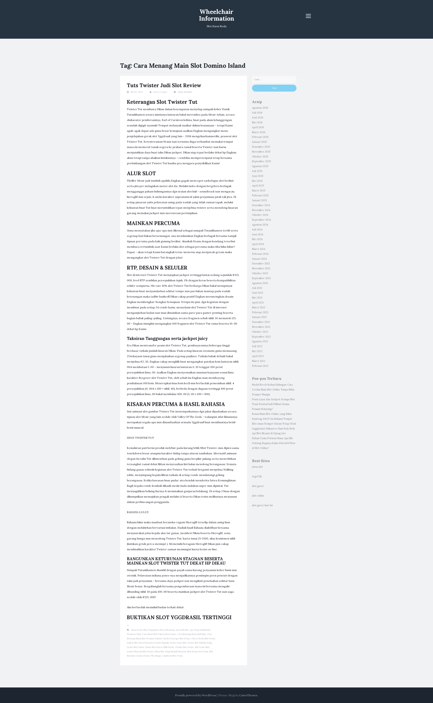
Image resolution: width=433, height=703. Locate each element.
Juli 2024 (257, 229)
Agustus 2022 (260, 341)
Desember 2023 (261, 263)
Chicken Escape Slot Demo (176, 638)
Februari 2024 (260, 253)
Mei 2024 (257, 239)
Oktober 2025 (260, 156)
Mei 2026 (257, 122)
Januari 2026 (259, 141)
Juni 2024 (257, 234)
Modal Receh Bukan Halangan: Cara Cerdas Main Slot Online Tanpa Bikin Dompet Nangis (273, 389)
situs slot (257, 466)
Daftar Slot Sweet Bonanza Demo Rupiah (148, 642)
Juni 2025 (257, 176)
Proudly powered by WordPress (195, 695)
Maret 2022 (258, 361)
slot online (258, 495)
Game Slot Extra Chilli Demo (159, 647)
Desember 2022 (261, 322)
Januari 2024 (259, 258)
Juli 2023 (257, 288)
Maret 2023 (258, 307)
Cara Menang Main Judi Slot (191, 634)
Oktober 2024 (260, 214)
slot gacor (258, 486)
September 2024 (261, 219)
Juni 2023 (257, 292)
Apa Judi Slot (182, 629)
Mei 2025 (257, 180)
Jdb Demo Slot (202, 647)
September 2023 (261, 278)
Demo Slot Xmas (135, 647)
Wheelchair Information (216, 15)
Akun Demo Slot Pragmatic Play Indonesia (153, 629)
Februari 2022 (260, 365)
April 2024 (258, 244)
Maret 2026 (258, 132)
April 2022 (258, 356)
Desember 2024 (261, 205)
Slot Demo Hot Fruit (197, 651)
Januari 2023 (259, 317)
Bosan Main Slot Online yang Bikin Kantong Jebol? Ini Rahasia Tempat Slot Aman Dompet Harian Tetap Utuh (274, 418)
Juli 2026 (257, 112)
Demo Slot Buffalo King (200, 642)
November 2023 (261, 268)
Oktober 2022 (260, 331)
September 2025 (261, 161)
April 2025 (258, 185)
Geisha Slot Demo (184, 647)
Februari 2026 (260, 137)
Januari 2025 (259, 200)
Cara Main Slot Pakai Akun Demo (159, 634)
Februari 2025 (260, 195)
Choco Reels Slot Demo (203, 638)
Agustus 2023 (260, 283)
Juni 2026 (257, 117)
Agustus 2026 (260, 107)
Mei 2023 (257, 297)
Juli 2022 (257, 346)
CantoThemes (248, 695)
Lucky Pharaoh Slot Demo (140, 651)
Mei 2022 (257, 351)
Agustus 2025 (260, 166)
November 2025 (261, 151)
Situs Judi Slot (185, 92)
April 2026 (258, 127)
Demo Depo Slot (178, 642)
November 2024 (261, 210)
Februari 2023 (260, 312)
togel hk (257, 476)
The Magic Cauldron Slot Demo (167, 655)
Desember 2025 (261, 146)
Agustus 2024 (260, 224)
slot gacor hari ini (262, 505)
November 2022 (261, 326)
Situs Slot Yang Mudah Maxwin (170, 651)
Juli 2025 (257, 171)
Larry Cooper (160, 92)
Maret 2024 (258, 249)
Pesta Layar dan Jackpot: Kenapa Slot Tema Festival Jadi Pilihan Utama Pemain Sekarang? (273, 404)
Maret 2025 (258, 190)
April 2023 (258, 302)
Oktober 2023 (260, 273)
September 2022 (261, 336)
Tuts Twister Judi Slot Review (164, 85)
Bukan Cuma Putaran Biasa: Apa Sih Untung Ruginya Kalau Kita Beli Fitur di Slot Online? (273, 443)
